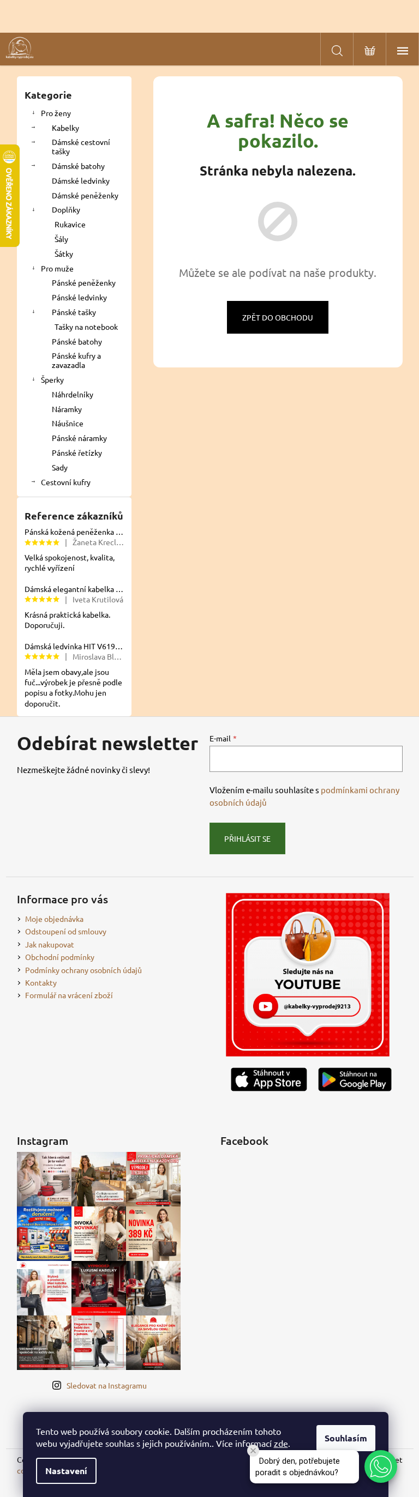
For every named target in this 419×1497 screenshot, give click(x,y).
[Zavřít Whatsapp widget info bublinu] (253, 1451)
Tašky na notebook (86, 326)
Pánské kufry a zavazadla (76, 360)
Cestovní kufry (66, 482)
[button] (380, 1466)
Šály (61, 239)
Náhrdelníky (72, 394)
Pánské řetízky (77, 452)
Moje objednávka (54, 918)
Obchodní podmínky (59, 957)
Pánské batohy (77, 341)
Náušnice (67, 423)
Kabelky (65, 127)
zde (281, 1443)
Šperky (52, 379)
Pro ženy (56, 113)
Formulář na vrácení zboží (69, 995)
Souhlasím (346, 1438)
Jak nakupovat (49, 944)
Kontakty (41, 982)
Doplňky (66, 209)
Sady (60, 467)
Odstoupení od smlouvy (65, 931)
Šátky (64, 253)
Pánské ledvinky (79, 297)
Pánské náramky (79, 438)
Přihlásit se (247, 838)
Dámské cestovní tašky (81, 146)
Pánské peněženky (84, 282)
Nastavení (66, 1470)
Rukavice (70, 224)
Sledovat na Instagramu (107, 1385)
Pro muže (57, 268)
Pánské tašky (74, 312)
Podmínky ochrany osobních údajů (83, 970)
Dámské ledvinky (81, 180)
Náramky (67, 409)
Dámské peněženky (85, 195)
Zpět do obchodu (277, 317)
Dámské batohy (78, 166)
